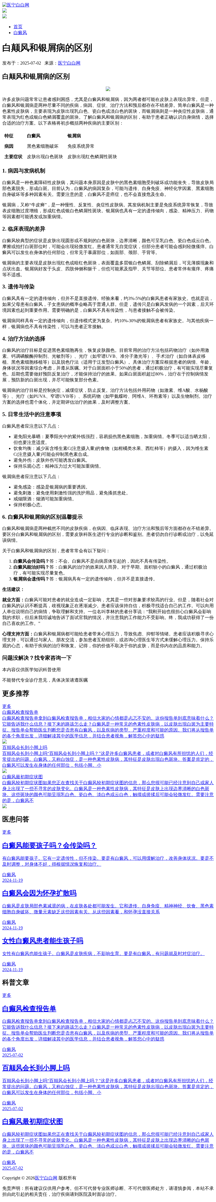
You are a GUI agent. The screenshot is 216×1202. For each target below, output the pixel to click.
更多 (6, 706)
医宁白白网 (69, 63)
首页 (18, 26)
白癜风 (20, 32)
